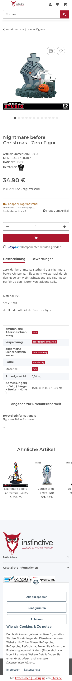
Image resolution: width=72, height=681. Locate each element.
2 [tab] (19, 118)
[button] (50, 4)
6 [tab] (34, 118)
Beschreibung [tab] (14, 259)
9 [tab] (46, 118)
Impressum (13, 669)
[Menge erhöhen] (64, 226)
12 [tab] (57, 118)
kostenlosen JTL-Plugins (30, 678)
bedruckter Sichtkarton (44, 341)
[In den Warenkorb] (6, 41)
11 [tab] (53, 118)
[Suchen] (64, 14)
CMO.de (56, 678)
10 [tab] (49, 118)
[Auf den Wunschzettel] (61, 51)
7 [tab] (38, 118)
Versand (34, 189)
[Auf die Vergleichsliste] (51, 51)
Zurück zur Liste (15, 29)
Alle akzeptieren (36, 596)
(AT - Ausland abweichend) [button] (19, 209)
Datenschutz (32, 669)
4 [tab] (26, 118)
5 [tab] (30, 118)
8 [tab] (42, 118)
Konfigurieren (37, 608)
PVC (35, 369)
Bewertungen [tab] (42, 259)
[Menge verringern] (7, 226)
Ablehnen (37, 619)
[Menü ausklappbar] (5, 2)
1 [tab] (15, 118)
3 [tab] (23, 118)
